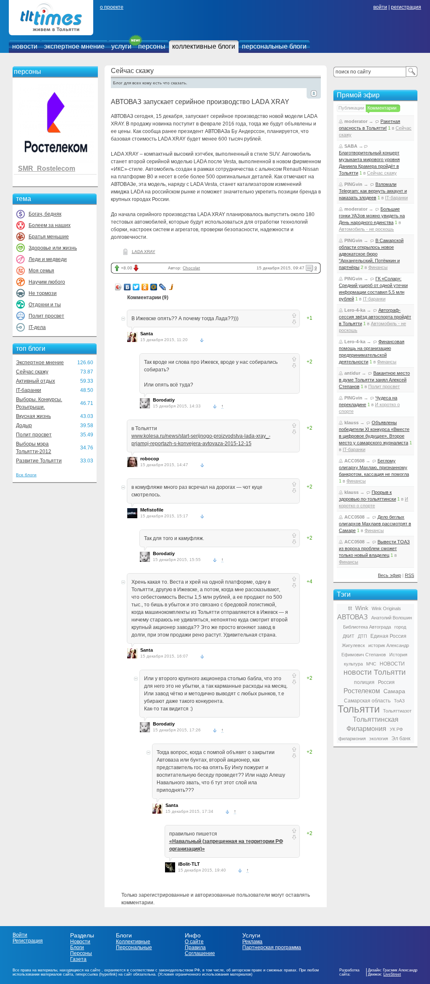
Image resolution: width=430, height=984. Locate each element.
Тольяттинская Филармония (372, 724)
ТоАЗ (399, 700)
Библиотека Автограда (367, 626)
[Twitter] (136, 287)
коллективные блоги (203, 46)
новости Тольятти (374, 672)
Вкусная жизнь (33, 416)
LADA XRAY (143, 251)
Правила (195, 947)
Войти (20, 935)
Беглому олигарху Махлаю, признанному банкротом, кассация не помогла (374, 467)
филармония (352, 738)
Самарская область (367, 701)
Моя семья (41, 271)
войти (380, 7)
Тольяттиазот (397, 710)
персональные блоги (274, 46)
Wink (361, 608)
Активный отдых (35, 381)
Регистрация (28, 941)
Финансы (378, 267)
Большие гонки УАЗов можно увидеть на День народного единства (372, 215)
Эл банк (400, 738)
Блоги (77, 947)
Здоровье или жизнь (53, 248)
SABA (350, 146)
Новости (80, 942)
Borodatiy (164, 399)
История (398, 654)
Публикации (351, 107)
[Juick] (171, 287)
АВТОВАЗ (352, 617)
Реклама (252, 942)
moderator (355, 121)
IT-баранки (28, 390)
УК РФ (396, 729)
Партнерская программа (271, 947)
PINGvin (353, 184)
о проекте (111, 7)
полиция (364, 682)
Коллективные (133, 942)
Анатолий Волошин (391, 617)
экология (378, 738)
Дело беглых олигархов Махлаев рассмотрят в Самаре (375, 523)
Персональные (134, 947)
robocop (149, 458)
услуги (121, 46)
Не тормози (43, 293)
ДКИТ (348, 636)
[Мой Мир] (153, 287)
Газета (78, 959)
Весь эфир (389, 575)
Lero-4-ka (354, 310)
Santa (146, 333)
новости (24, 46)
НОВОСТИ (392, 664)
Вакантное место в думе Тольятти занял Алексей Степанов (374, 380)
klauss (351, 422)
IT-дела (37, 327)
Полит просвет (46, 316)
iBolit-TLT (189, 864)
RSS (409, 575)
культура (353, 663)
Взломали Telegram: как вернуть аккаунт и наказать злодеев (373, 191)
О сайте (194, 942)
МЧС (371, 663)
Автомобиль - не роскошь (366, 229)
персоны (151, 46)
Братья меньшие (49, 237)
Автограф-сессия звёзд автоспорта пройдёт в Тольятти (375, 317)
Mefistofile (151, 509)
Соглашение (200, 953)
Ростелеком (361, 690)
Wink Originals (386, 608)
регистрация (406, 7)
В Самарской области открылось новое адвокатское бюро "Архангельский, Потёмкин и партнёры (371, 254)
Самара (394, 691)
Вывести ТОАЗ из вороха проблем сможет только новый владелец (374, 548)
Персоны (81, 953)
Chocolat (191, 268)
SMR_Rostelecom (46, 168)
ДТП (362, 636)
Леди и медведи (48, 259)
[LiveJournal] (162, 287)
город (400, 626)
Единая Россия (388, 636)
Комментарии (381, 107)
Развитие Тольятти (39, 461)
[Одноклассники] (145, 287)
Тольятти (359, 709)
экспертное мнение (74, 46)
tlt (350, 608)
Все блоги (26, 474)
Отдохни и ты (45, 305)
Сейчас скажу (32, 372)
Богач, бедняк (45, 214)
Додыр (24, 425)
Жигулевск (353, 645)
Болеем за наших (50, 225)
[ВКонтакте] (127, 287)
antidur (352, 373)
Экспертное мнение (40, 362)
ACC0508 (354, 460)
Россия (386, 682)
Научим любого (47, 282)
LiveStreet (392, 974)
